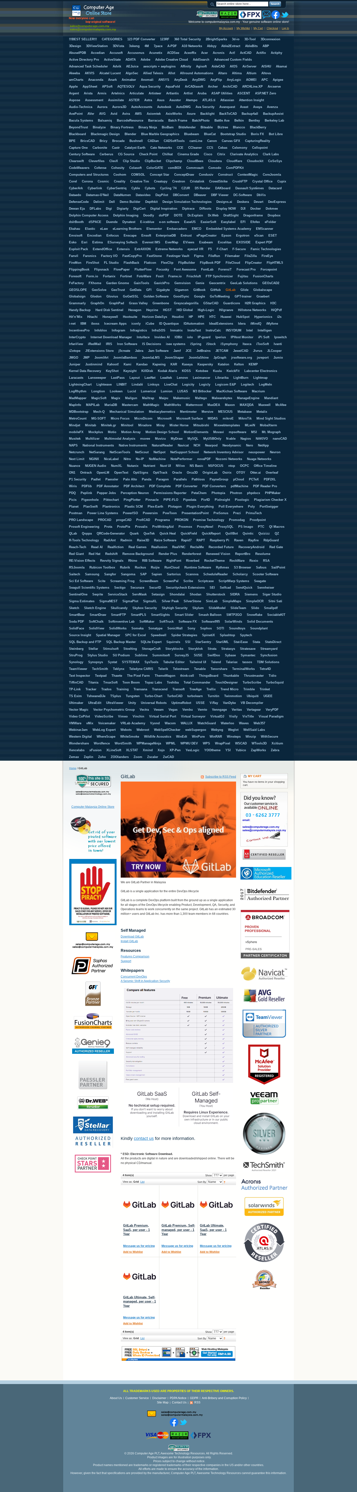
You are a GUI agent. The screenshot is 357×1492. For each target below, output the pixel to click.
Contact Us (179, 1402)
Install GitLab (129, 941)
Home (72, 768)
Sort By (201, 1181)
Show (208, 1175)
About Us (116, 1398)
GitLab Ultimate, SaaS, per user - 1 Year (213, 1230)
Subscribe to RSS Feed (220, 776)
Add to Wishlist (133, 1251)
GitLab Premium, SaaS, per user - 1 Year (136, 1230)
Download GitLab (132, 936)
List (142, 1181)
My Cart (258, 28)
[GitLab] (139, 1204)
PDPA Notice (178, 1398)
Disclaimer (159, 1398)
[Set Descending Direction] (224, 1181)
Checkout (272, 28)
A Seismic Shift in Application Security (145, 981)
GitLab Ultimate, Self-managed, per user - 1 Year (139, 1301)
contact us (144, 1138)
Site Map (163, 1402)
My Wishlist (243, 28)
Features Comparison (135, 956)
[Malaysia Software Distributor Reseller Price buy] (104, 17)
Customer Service (137, 1398)
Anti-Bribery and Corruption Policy (224, 1398)
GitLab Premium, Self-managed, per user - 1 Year (178, 1230)
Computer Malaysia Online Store (92, 806)
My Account (226, 28)
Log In (285, 28)
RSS (197, 1402)
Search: (213, 4)
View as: (128, 1181)
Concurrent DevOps (134, 976)
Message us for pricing (139, 1246)
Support (126, 961)
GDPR (194, 1398)
